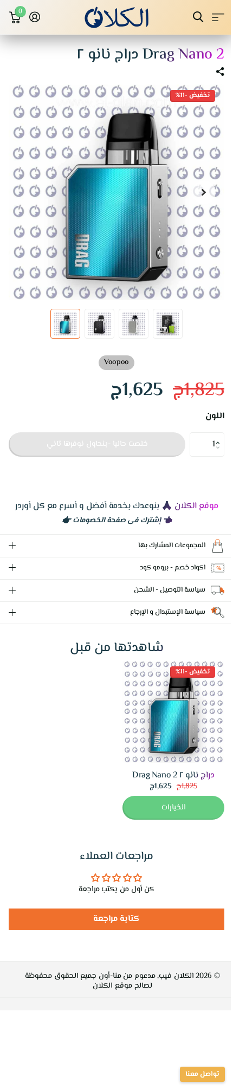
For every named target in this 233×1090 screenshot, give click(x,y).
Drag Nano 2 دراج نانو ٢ (165, 775)
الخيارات (165, 808)
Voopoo (116, 362)
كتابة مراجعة (112, 919)
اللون (214, 416)
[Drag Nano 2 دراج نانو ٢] (165, 712)
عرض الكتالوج (218, 17)
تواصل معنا (194, 1074)
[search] (198, 17)
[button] (220, 435)
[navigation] (204, 192)
